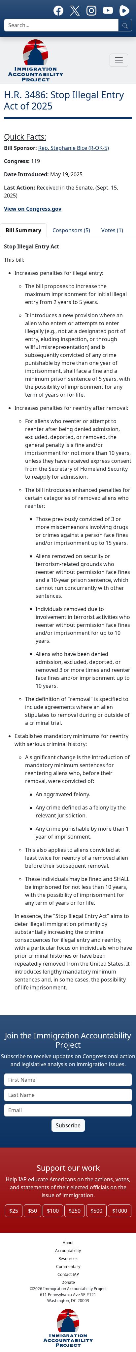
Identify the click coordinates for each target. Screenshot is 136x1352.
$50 (32, 1210)
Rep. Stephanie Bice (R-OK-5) (73, 148)
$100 (53, 1210)
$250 (75, 1210)
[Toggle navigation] (119, 60)
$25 (13, 1210)
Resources (68, 1258)
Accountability (68, 1250)
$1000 (119, 1210)
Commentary (68, 1266)
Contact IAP (68, 1274)
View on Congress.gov (32, 208)
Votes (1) (112, 230)
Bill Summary (23, 230)
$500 (96, 1210)
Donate (68, 1282)
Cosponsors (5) (71, 230)
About (68, 1242)
